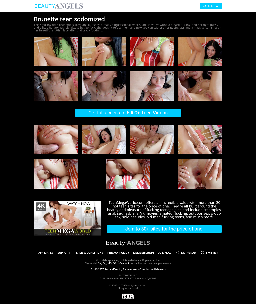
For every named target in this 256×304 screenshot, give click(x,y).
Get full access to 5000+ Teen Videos (128, 113)
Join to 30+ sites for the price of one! (164, 229)
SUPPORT (63, 252)
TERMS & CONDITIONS (88, 252)
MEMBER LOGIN (143, 252)
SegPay (102, 263)
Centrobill (124, 263)
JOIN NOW (164, 252)
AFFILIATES (45, 252)
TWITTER (212, 252)
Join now (210, 6)
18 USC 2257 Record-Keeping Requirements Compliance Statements (128, 269)
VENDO (112, 263)
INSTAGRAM (188, 252)
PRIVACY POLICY (118, 252)
